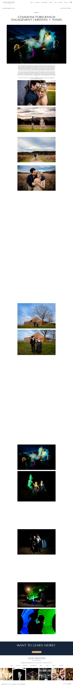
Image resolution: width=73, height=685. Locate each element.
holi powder (22, 68)
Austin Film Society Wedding (65, 8)
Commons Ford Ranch (21, 65)
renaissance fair (27, 72)
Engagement (36, 12)
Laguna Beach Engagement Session (9, 8)
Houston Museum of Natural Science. (36, 78)
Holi (44, 68)
